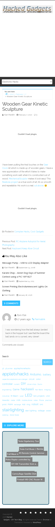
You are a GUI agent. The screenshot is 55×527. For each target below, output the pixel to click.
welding (5, 415)
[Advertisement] (27, 45)
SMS (41, 404)
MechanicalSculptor (18, 178)
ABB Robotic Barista (35, 447)
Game (16, 389)
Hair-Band (39, 390)
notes (36, 400)
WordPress (37, 522)
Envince (46, 520)
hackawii (27, 389)
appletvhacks (15, 373)
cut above (38, 185)
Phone (41, 400)
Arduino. (36, 374)
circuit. (32, 379)
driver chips (31, 384)
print (4, 404)
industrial (5, 396)
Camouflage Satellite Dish (24, 472)
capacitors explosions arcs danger (15, 379)
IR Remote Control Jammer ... (33, 453)
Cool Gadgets (37, 231)
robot (35, 404)
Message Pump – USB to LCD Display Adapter (25, 262)
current (17, 384)
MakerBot (5, 400)
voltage (41, 410)
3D (3, 368)
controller (7, 384)
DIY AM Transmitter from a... (24, 463)
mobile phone (27, 400)
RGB (23, 404)
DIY (23, 384)
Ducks (40, 384)
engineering (6, 390)
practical (48, 400)
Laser (22, 396)
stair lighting (31, 410)
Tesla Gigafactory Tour (28, 438)
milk (18, 400)
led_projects (39, 396)
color (38, 379)
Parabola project (10, 182)
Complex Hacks (21, 231)
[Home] (6, 94)
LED (28, 395)
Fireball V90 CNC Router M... (30, 478)
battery (47, 374)
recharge (17, 404)
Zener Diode (14, 415)
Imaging (47, 390)
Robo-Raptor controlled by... (18, 457)
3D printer (9, 368)
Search (5, 356)
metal (13, 400)
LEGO (48, 396)
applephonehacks (22, 368)
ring (28, 404)
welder (48, 411)
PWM (10, 404)
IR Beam (14, 396)
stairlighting (13, 409)
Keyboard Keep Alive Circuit (25, 248)
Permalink (40, 319)
